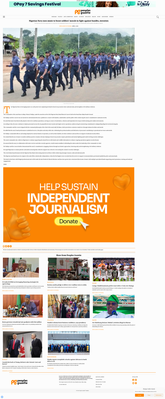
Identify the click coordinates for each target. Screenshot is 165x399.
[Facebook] (4, 246)
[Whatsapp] (8, 246)
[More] (11, 246)
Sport (98, 16)
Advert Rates (98, 386)
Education (88, 16)
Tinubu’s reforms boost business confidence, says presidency (66, 322)
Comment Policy (99, 379)
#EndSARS (54, 16)
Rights (76, 16)
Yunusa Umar (50, 368)
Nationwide (105, 16)
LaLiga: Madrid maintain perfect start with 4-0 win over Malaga (113, 286)
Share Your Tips (99, 384)
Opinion (111, 16)
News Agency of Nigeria (65, 26)
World (4, 359)
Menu (8, 17)
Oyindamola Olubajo (7, 370)
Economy (81, 16)
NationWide (51, 357)
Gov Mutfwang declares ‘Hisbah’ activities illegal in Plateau (111, 322)
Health (94, 16)
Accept (139, 395)
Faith (4, 319)
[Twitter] (6, 246)
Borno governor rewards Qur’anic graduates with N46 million (22, 322)
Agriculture (7, 279)
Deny (149, 395)
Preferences (159, 395)
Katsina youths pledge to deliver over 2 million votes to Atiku (67, 285)
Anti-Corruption (68, 16)
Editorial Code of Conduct (101, 381)
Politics (60, 16)
